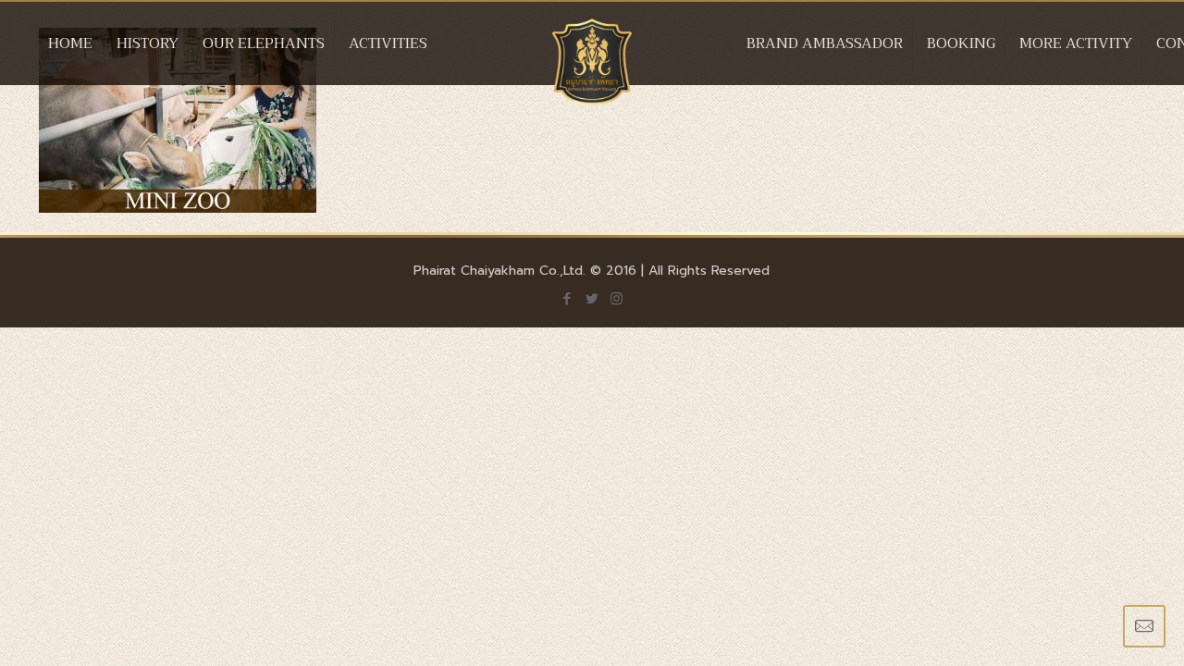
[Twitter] (591, 299)
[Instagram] (616, 299)
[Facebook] (566, 299)
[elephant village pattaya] (592, 62)
